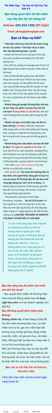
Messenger (16, 411)
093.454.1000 (25, 25)
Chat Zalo (6, 411)
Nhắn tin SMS (36, 411)
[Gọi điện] (26, 407)
